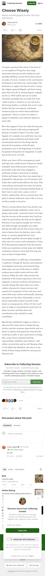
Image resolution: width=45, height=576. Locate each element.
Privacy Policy (26, 549)
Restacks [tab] (17, 425)
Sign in (40, 3)
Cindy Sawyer (12, 447)
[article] (22, 480)
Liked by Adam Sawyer (16, 449)
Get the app (34, 565)
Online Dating (8, 490)
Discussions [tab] (19, 469)
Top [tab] (4, 469)
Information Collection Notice (24, 389)
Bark (4, 476)
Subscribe (31, 3)
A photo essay (7, 479)
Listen (40, 24)
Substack (11, 571)
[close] (38, 498)
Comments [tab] (7, 425)
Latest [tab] (10, 469)
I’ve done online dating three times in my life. (17, 494)
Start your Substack (16, 565)
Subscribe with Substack (24, 539)
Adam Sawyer (12, 22)
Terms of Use (33, 387)
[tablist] (12, 425)
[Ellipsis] (42, 447)
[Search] (41, 469)
